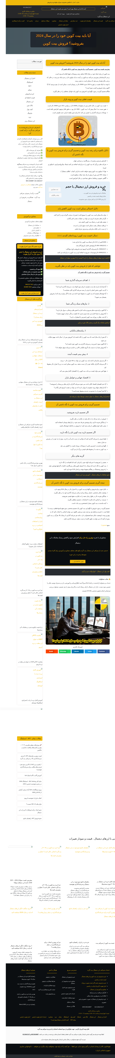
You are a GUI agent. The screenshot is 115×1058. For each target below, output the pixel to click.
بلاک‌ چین (24, 105)
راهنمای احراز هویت (79, 21)
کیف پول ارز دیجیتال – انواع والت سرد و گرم (90, 571)
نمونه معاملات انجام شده (62, 998)
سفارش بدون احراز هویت (67, 13)
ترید (24, 117)
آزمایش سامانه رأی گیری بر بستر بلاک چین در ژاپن (88, 322)
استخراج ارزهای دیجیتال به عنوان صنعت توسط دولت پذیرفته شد (84, 396)
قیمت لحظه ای (24, 98)
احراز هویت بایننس (57, 24)
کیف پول (24, 109)
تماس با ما (24, 21)
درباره (31, 21)
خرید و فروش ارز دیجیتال (62, 977)
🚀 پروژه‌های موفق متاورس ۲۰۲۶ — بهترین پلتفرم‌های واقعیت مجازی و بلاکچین (25, 747)
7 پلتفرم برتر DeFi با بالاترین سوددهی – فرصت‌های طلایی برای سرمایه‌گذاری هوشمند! (24, 767)
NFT (23, 86)
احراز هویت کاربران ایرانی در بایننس (90, 986)
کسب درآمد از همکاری (12, 21)
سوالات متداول (39, 21)
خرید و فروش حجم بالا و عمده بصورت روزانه (88, 983)
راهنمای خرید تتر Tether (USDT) (21, 1004)
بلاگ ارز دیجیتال (65, 1006)
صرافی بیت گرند (104, 21)
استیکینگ (24, 82)
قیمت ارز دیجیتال (92, 21)
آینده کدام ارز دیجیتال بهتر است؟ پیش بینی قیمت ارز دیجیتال (62, 9)
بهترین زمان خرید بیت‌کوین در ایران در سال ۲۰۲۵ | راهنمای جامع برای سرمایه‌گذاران (20, 997)
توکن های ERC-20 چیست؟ (28, 804)
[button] (98, 651)
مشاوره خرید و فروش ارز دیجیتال (62, 982)
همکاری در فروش (44, 977)
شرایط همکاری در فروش (42, 981)
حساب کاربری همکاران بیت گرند (40, 989)
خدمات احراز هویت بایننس (62, 993)
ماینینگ (24, 113)
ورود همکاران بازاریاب (43, 985)
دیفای (24, 90)
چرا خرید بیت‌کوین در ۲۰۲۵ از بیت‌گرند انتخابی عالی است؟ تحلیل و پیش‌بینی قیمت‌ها (25, 592)
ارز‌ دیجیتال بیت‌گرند (98, 16)
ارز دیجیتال (23, 101)
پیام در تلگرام (49, 195)
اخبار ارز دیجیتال (24, 78)
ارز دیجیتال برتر (24, 121)
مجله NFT (67, 1020)
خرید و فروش (24, 94)
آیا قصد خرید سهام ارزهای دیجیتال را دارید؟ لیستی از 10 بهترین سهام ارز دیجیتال (79, 258)
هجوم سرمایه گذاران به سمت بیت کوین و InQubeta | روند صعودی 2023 (20, 986)
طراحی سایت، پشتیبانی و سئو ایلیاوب (57, 1056)
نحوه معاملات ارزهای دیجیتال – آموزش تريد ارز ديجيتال (87, 475)
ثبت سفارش (68, 21)
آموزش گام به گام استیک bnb (27, 775)
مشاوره (48, 21)
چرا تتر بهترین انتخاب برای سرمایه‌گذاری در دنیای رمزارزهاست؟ (46, 944)
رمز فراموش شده (44, 994)
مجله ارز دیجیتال (57, 21)
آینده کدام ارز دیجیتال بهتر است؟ (54, 1020)
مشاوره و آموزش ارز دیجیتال (92, 989)
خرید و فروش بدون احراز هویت (62, 988)
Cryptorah (98, 525)
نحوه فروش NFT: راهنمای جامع (27, 818)
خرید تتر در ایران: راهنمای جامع (73, 942)
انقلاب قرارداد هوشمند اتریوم (27, 798)
